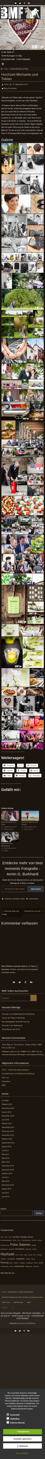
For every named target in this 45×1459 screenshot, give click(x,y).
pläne (11, 1261)
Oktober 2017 (7, 1121)
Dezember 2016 (8, 1129)
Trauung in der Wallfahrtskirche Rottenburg (18, 1012)
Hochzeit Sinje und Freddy (10, 910)
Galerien (24, 1242)
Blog (6, 69)
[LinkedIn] (29, 3)
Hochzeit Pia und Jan (32, 909)
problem (16, 1261)
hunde (21, 1253)
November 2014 (8, 1183)
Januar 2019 (6, 1110)
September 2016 (8, 1140)
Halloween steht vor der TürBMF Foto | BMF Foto (20, 1049)
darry (19, 1238)
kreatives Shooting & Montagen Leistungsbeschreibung (23, 1052)
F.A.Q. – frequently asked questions (15, 1067)
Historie (34, 1247)
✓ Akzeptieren (22, 1431)
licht (35, 1253)
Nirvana (23, 1321)
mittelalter (3, 1257)
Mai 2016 (5, 1152)
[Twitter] (20, 3)
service (36, 1261)
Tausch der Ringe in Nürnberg (13, 1016)
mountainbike (11, 1257)
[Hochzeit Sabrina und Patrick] (30, 814)
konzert (30, 1253)
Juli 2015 (5, 1175)
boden (14, 1238)
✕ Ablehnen (22, 1446)
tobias (22, 897)
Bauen (30, 1234)
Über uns (11, 1045)
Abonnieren (36, 887)
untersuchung (4, 1264)
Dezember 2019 (8, 1106)
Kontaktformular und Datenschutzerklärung (18, 1071)
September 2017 (8, 1125)
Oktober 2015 (7, 1171)
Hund (16, 1253)
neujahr (28, 1257)
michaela (15, 897)
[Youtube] (16, 3)
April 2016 (5, 1156)
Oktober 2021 (7, 1102)
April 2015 (5, 1179)
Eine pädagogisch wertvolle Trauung (15, 1019)
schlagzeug (29, 1261)
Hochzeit (8, 897)
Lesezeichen (33, 897)
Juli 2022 (5, 1098)
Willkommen (28, 1264)
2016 (2, 1235)
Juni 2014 (5, 1194)
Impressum (6, 1079)
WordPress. (32, 1321)
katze (25, 1253)
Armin (6, 84)
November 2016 (8, 1133)
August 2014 (6, 1187)
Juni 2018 (5, 1117)
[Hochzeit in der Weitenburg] (10, 836)
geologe (34, 1243)
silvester (41, 1261)
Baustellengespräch (6, 1238)
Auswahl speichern (22, 1439)
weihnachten (19, 1264)
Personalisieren (22, 1453)
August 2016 (6, 1144)
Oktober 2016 (7, 1137)
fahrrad (40, 1238)
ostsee (33, 1257)
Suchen (3, 1206)
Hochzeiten (12, 87)
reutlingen (22, 1261)
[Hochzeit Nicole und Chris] (10, 814)
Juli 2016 (5, 1148)
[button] (10, 147)
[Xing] (24, 3)
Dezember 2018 (8, 1114)
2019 (10, 1235)
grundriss (11, 1247)
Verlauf (11, 1264)
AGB (3, 1083)
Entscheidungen (26, 1238)
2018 (6, 1235)
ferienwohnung (5, 1243)
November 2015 (8, 1167)
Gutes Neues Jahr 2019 (11, 1027)
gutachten (28, 1247)
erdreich (34, 1238)
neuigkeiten (20, 1256)
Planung (5, 1260)
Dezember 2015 (8, 1164)
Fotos (14, 1242)
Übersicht (36, 1264)
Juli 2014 (5, 1190)
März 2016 (6, 1160)
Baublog (24, 1234)
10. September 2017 (20, 84)
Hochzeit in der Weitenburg (7, 843)
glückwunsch (4, 1247)
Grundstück (19, 1247)
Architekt (15, 1234)
